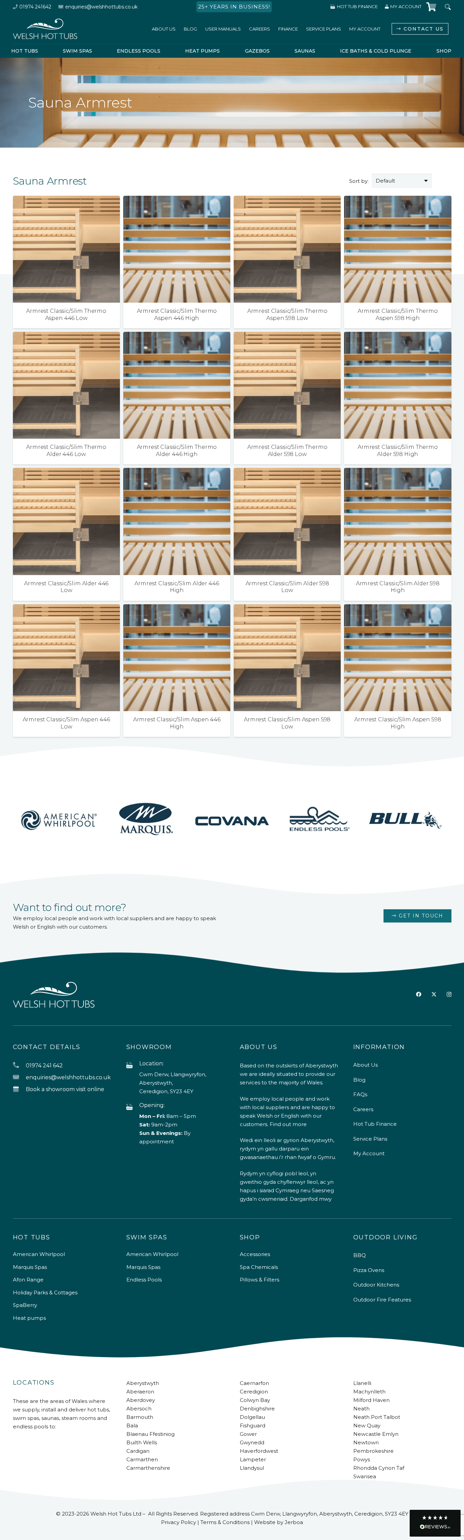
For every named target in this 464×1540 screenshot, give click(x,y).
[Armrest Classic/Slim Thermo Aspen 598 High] (397, 200)
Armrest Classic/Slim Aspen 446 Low (66, 723)
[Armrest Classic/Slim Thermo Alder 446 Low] (66, 336)
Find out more (288, 1124)
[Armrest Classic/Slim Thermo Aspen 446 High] (176, 200)
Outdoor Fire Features (382, 1299)
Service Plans (370, 1139)
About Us (365, 1065)
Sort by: (359, 181)
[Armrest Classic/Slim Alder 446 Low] (66, 472)
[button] (435, 1523)
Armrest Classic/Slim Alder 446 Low (66, 587)
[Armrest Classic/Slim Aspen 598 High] (397, 608)
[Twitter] (433, 994)
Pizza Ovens (368, 1270)
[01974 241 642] (19, 1065)
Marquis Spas (30, 1267)
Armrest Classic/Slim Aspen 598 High (397, 723)
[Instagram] (449, 994)
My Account (369, 1153)
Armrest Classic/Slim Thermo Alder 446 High (177, 450)
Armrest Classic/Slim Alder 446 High (177, 587)
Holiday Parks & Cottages (45, 1292)
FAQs (360, 1094)
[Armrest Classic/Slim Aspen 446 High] (176, 608)
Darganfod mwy (311, 1199)
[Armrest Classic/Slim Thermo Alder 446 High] (176, 336)
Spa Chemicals (259, 1267)
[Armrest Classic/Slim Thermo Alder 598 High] (397, 336)
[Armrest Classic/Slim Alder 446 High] (176, 472)
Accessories (255, 1254)
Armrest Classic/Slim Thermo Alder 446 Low (66, 450)
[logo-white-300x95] (45, 29)
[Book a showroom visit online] (19, 1089)
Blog (359, 1080)
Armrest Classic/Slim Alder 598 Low (287, 587)
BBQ (359, 1255)
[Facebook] (418, 994)
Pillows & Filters (259, 1279)
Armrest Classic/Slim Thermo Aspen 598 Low (287, 314)
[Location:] (132, 1065)
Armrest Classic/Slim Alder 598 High (398, 587)
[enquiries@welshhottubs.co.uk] (19, 1077)
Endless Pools (144, 1279)
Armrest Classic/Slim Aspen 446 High (176, 723)
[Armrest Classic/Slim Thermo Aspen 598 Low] (287, 200)
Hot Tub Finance (375, 1124)
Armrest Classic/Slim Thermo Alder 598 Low (287, 450)
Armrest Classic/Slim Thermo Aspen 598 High (398, 314)
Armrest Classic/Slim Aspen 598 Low (287, 723)
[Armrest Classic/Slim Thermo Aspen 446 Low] (66, 200)
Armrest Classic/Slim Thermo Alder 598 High (398, 450)
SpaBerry (25, 1305)
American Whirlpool (39, 1254)
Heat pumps (29, 1318)
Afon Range (28, 1279)
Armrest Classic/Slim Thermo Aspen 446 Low (66, 314)
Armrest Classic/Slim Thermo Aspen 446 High (177, 314)
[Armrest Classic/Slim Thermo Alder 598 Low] (287, 336)
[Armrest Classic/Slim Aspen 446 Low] (66, 608)
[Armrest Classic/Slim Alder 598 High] (397, 472)
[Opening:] (132, 1107)
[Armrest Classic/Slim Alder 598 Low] (287, 472)
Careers (363, 1109)
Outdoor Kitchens (376, 1284)
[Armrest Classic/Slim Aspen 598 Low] (287, 608)
